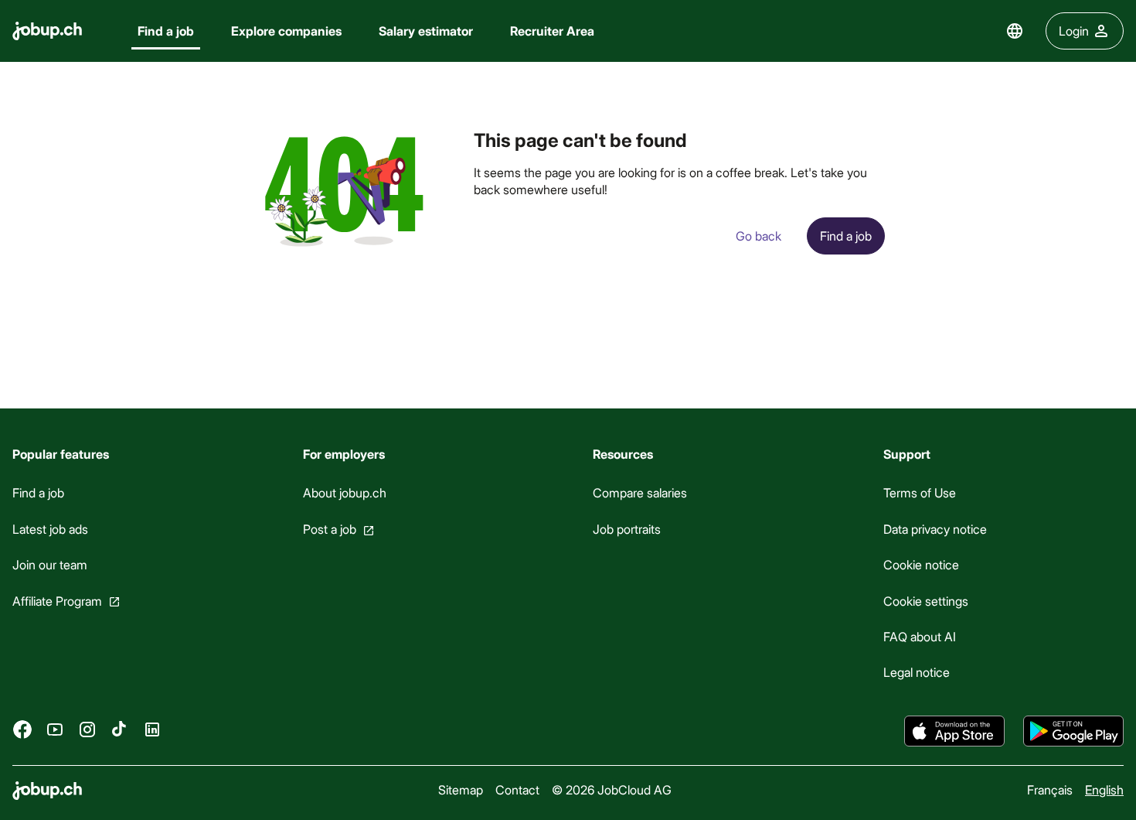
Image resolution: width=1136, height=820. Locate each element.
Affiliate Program (57, 600)
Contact (517, 789)
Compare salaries (640, 492)
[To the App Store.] (954, 731)
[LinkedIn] (152, 729)
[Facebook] (22, 729)
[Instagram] (87, 729)
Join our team (49, 564)
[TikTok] (120, 729)
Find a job (166, 30)
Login (1074, 30)
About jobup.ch (344, 492)
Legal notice (916, 672)
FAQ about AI (919, 636)
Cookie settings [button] (925, 600)
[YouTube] (55, 729)
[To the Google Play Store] (1073, 731)
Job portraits (627, 528)
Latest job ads (50, 528)
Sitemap (460, 789)
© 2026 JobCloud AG (612, 789)
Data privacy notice (935, 528)
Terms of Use (919, 492)
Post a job (329, 528)
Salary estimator (426, 30)
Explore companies (286, 30)
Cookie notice (921, 564)
